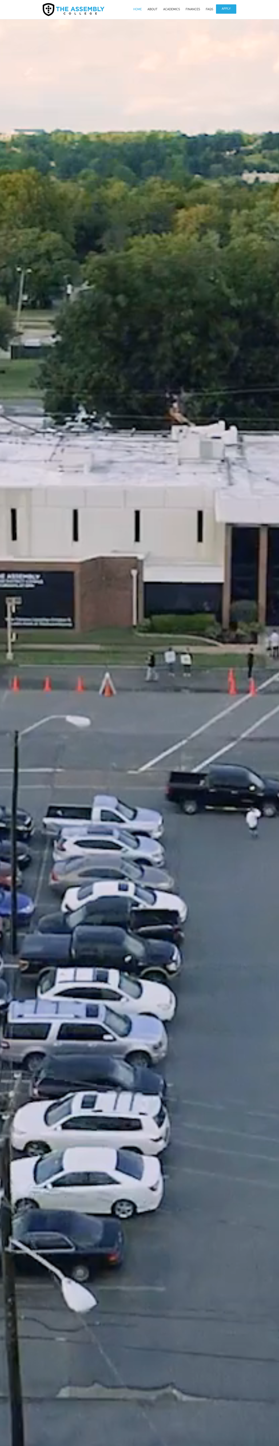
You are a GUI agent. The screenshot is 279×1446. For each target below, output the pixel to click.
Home (137, 9)
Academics (171, 9)
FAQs (209, 9)
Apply (226, 9)
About (152, 9)
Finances (193, 9)
